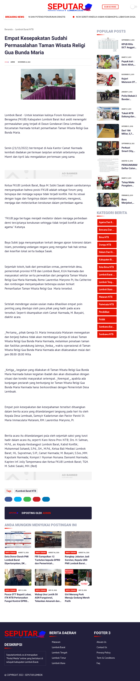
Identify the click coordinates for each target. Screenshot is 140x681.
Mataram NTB (106, 296)
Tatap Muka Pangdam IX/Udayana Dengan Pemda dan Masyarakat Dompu (128, 184)
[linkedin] (46, 499)
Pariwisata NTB (106, 304)
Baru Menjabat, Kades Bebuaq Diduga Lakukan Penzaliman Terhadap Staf (129, 201)
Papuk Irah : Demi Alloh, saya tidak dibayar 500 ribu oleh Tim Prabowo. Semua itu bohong (129, 63)
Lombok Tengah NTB (108, 282)
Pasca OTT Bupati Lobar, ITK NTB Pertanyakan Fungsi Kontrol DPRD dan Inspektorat (18, 598)
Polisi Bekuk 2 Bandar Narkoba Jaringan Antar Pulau (129, 97)
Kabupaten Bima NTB (108, 259)
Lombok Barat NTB (24, 29)
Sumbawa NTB (106, 334)
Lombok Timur (59, 657)
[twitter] (9, 6)
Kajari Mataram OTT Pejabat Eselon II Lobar (129, 80)
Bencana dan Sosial (108, 229)
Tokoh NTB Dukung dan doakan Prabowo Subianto (128, 115)
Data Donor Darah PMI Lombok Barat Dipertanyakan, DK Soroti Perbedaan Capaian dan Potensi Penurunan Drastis (17, 560)
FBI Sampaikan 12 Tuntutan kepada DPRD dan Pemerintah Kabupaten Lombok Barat (47, 560)
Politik (102, 319)
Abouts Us (101, 642)
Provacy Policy (103, 652)
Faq (98, 663)
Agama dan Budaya (108, 222)
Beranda (9, 29)
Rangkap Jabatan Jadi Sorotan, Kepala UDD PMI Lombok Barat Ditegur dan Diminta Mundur (77, 560)
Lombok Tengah (59, 652)
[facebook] (5, 6)
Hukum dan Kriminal (108, 252)
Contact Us (102, 647)
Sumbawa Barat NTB (108, 326)
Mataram (56, 642)
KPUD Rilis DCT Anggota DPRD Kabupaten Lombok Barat (129, 46)
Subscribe (110, 7)
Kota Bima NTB (106, 267)
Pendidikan (104, 311)
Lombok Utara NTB (108, 289)
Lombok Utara (58, 663)
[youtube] (24, 6)
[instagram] (20, 6)
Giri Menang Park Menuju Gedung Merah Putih (77, 597)
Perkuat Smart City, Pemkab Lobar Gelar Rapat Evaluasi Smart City (128, 149)
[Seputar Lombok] (70, 10)
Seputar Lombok (34, 674)
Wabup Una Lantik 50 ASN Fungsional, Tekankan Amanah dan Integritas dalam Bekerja (47, 598)
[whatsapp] (12, 6)
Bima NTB (104, 237)
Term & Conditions (106, 657)
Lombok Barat (58, 647)
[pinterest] (16, 6)
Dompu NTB (105, 244)
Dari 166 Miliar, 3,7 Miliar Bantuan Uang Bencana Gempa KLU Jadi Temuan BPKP (129, 132)
